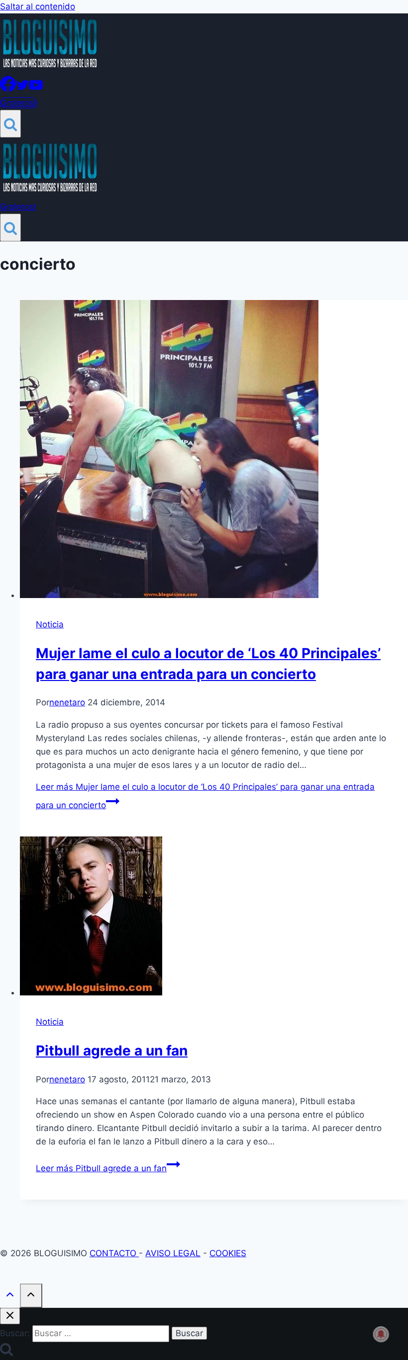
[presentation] (214, 451)
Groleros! (18, 103)
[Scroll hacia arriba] (10, 1296)
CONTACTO (114, 1253)
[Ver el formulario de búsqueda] (10, 124)
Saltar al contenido (37, 6)
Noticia (50, 624)
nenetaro (67, 702)
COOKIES (227, 1253)
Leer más (101, 1168)
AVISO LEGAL (173, 1253)
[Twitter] (22, 89)
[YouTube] (36, 89)
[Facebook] (8, 89)
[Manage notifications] (381, 1334)
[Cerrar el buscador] (10, 1316)
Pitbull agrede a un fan (112, 1050)
